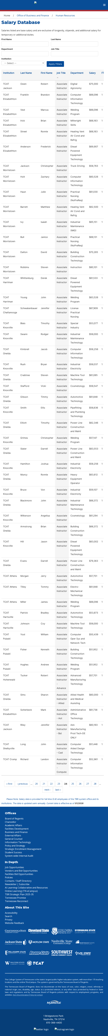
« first (9, 783)
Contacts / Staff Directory (18, 880)
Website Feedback (14, 923)
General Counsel (13, 838)
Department (7, 49)
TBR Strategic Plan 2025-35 (19, 894)
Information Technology (18, 842)
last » (58, 789)
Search (8, 916)
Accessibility (11, 912)
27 (87, 783)
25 (72, 783)
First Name (6, 39)
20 (36, 783)
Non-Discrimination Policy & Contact (28, 995)
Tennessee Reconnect (16, 901)
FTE (103, 72)
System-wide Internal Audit (19, 855)
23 (59, 783)
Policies (9, 877)
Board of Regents (14, 818)
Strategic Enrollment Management (23, 849)
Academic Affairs (13, 825)
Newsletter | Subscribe (17, 884)
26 (80, 783)
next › (47, 789)
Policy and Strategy (15, 845)
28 (95, 783)
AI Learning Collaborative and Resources (26, 887)
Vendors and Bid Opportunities (21, 870)
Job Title (55, 49)
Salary (92, 72)
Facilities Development (17, 828)
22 (51, 783)
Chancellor (10, 822)
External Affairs (13, 835)
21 (44, 783)
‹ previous (22, 783)
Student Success (13, 852)
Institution (6, 58)
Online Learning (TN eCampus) (21, 891)
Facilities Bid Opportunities (19, 874)
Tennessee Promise (15, 897)
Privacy (8, 919)
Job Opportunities (14, 867)
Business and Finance (16, 832)
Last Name (56, 39)
